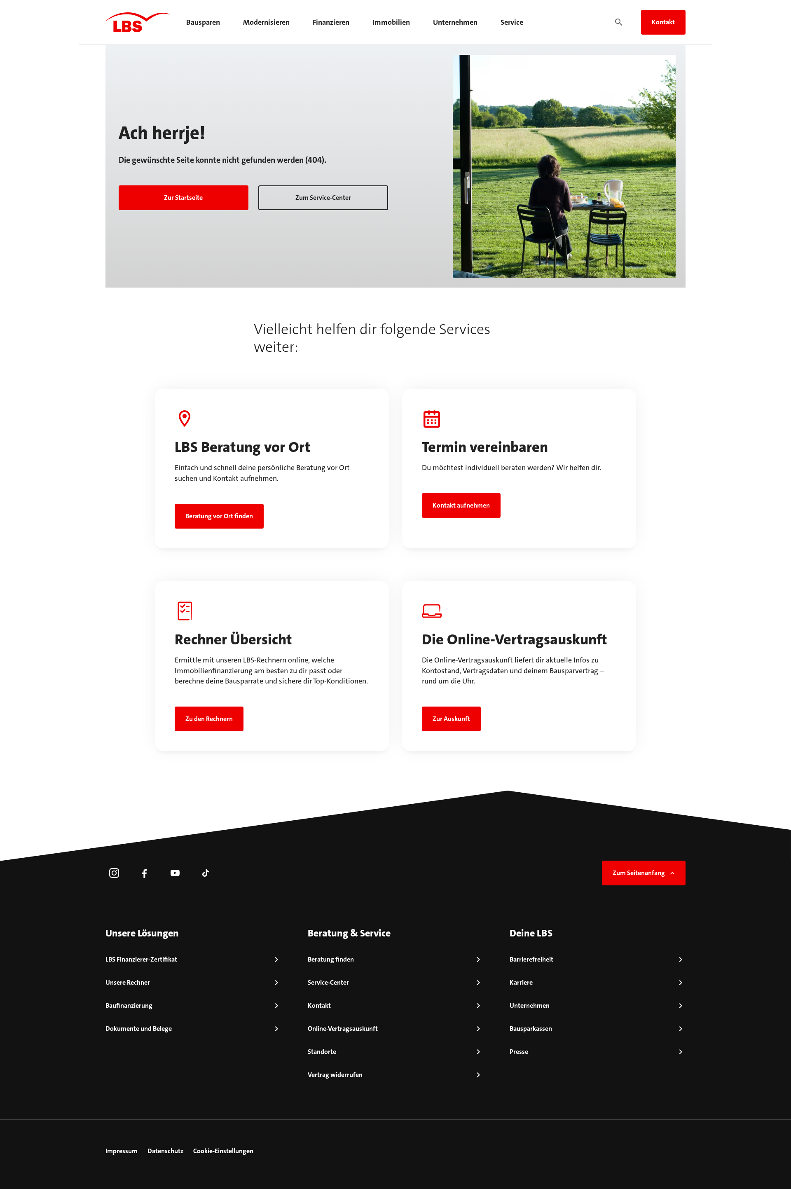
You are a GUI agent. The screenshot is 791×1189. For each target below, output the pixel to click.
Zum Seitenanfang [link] (639, 872)
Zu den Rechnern (209, 718)
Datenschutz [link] (165, 1151)
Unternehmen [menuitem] (455, 22)
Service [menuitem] (512, 22)
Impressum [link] (121, 1151)
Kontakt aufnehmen (461, 505)
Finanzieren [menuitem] (331, 22)
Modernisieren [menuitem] (266, 22)
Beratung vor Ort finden (219, 516)
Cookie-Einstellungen (223, 1151)
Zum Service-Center (323, 197)
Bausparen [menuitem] (203, 22)
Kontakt (663, 22)
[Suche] (618, 22)
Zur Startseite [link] (183, 197)
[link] (114, 873)
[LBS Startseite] (137, 22)
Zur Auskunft (451, 718)
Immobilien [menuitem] (391, 22)
